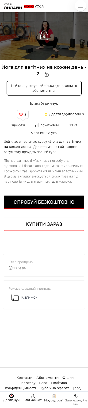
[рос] (77, 388)
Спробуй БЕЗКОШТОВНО (44, 202)
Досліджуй (11, 400)
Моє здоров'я (54, 400)
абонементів (43, 91)
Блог (43, 383)
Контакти (24, 378)
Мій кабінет (33, 400)
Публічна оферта (54, 388)
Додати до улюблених (66, 114)
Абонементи (47, 378)
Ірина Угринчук (44, 103)
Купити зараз (44, 224)
